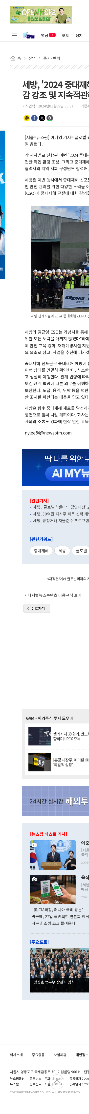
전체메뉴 (15, 35)
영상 (44, 35)
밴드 (49, 118)
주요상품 (38, 1054)
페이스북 (34, 118)
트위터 (42, 118)
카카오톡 (26, 118)
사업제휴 (60, 1054)
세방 (62, 551)
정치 (79, 35)
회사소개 (16, 1054)
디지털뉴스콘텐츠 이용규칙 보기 (55, 595)
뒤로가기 (38, 608)
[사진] (53, 854)
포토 (65, 35)
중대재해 (41, 551)
